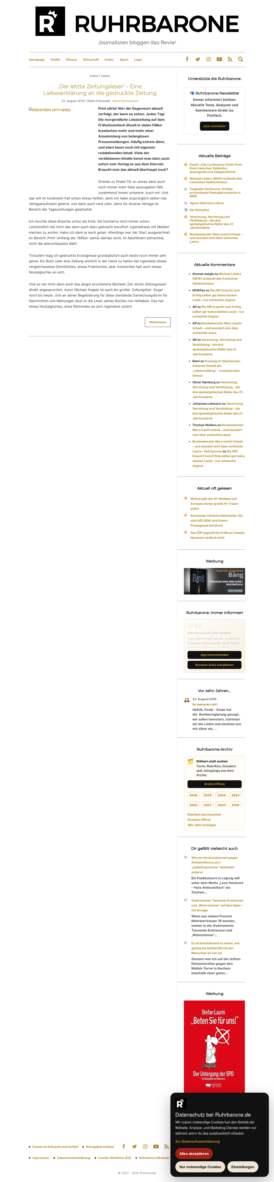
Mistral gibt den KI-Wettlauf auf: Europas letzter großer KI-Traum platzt (214, 503)
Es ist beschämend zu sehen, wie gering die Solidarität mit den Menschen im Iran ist (215, 948)
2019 (235, 805)
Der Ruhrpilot (199, 210)
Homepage (37, 59)
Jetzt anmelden (214, 126)
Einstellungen (242, 1167)
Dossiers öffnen (199, 819)
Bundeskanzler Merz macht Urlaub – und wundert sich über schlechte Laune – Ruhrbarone (217, 446)
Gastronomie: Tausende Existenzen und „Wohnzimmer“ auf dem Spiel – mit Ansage (217, 905)
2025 (207, 795)
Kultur (109, 59)
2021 (207, 805)
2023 (235, 795)
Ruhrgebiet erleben (100, 1146)
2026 (193, 795)
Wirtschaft (91, 59)
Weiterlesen (158, 322)
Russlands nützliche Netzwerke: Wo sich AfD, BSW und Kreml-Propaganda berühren (217, 520)
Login (138, 59)
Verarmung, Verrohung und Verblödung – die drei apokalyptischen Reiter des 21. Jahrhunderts (212, 222)
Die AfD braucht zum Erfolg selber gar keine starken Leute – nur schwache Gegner (216, 295)
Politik (55, 59)
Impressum (41, 1158)
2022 (194, 805)
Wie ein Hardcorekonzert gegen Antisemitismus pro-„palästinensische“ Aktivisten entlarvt (214, 865)
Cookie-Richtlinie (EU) (114, 1158)
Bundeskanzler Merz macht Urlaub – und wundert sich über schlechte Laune (216, 237)
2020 (221, 805)
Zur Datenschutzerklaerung (197, 1141)
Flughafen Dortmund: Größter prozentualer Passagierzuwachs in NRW (215, 192)
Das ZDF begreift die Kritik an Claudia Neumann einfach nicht (218, 535)
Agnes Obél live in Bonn (207, 203)
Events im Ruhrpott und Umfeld (55, 1146)
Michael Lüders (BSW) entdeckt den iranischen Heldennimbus (216, 180)
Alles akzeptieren (194, 1153)
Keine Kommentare (125, 101)
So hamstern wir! (205, 704)
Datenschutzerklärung (73, 1158)
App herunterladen (215, 655)
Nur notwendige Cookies (200, 1167)
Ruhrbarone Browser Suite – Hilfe (163, 1158)
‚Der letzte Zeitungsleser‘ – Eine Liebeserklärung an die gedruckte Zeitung (99, 89)
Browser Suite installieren (214, 665)
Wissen (71, 59)
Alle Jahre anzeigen (202, 825)
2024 (221, 795)
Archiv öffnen (214, 784)
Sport (124, 59)
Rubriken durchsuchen (204, 814)
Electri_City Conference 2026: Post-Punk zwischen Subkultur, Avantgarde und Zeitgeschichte (216, 168)
